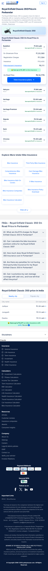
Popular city (34, 296)
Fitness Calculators (11, 377)
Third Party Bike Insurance (35, 163)
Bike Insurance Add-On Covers (12, 181)
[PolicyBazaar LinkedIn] (26, 489)
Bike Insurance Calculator (12, 200)
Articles (4, 415)
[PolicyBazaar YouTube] (31, 489)
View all (23, 210)
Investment (9, 359)
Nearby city (13, 296)
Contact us (6, 452)
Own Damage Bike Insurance (35, 172)
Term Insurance (10, 355)
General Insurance (11, 349)
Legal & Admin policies (10, 446)
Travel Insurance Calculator (12, 399)
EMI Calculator (7, 387)
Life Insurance (10, 352)
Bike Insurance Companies (12, 191)
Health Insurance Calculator (12, 396)
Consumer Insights (8, 427)
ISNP (3, 449)
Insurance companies (9, 421)
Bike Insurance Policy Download (35, 191)
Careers (4, 443)
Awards (4, 424)
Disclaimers (7, 335)
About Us (5, 437)
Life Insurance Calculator (11, 393)
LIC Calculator (7, 390)
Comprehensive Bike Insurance (12, 172)
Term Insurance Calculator (11, 384)
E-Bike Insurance (35, 181)
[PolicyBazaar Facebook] (15, 489)
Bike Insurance (12, 163)
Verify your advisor (8, 456)
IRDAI (3, 499)
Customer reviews (8, 418)
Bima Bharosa (11, 499)
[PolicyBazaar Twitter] (21, 489)
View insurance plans (23, 80)
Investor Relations (8, 459)
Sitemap (5, 440)
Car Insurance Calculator (11, 402)
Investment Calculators (13, 374)
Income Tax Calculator (10, 380)
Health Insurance (11, 362)
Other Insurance (10, 365)
